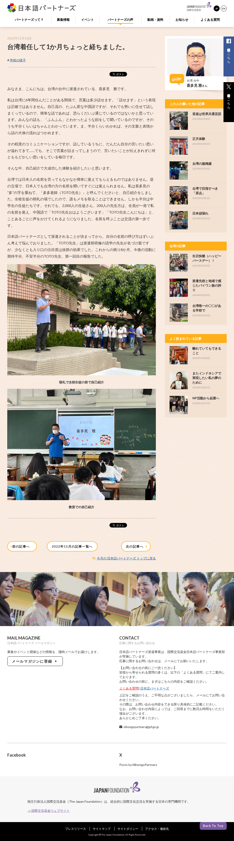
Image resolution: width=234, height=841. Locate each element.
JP (216, 8)
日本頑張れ (200, 213)
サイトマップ (102, 829)
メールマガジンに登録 (33, 661)
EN (223, 8)
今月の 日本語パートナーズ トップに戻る (126, 558)
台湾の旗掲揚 (202, 163)
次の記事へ (136, 546)
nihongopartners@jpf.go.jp (141, 727)
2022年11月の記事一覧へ (72, 546)
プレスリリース (75, 829)
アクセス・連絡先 (157, 829)
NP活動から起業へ (205, 398)
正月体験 (198, 139)
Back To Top (213, 826)
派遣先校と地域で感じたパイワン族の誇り (206, 285)
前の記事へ (22, 546)
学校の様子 (18, 60)
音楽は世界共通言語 (206, 114)
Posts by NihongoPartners (138, 765)
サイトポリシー (127, 829)
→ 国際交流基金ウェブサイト (48, 810)
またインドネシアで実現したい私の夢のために (206, 377)
